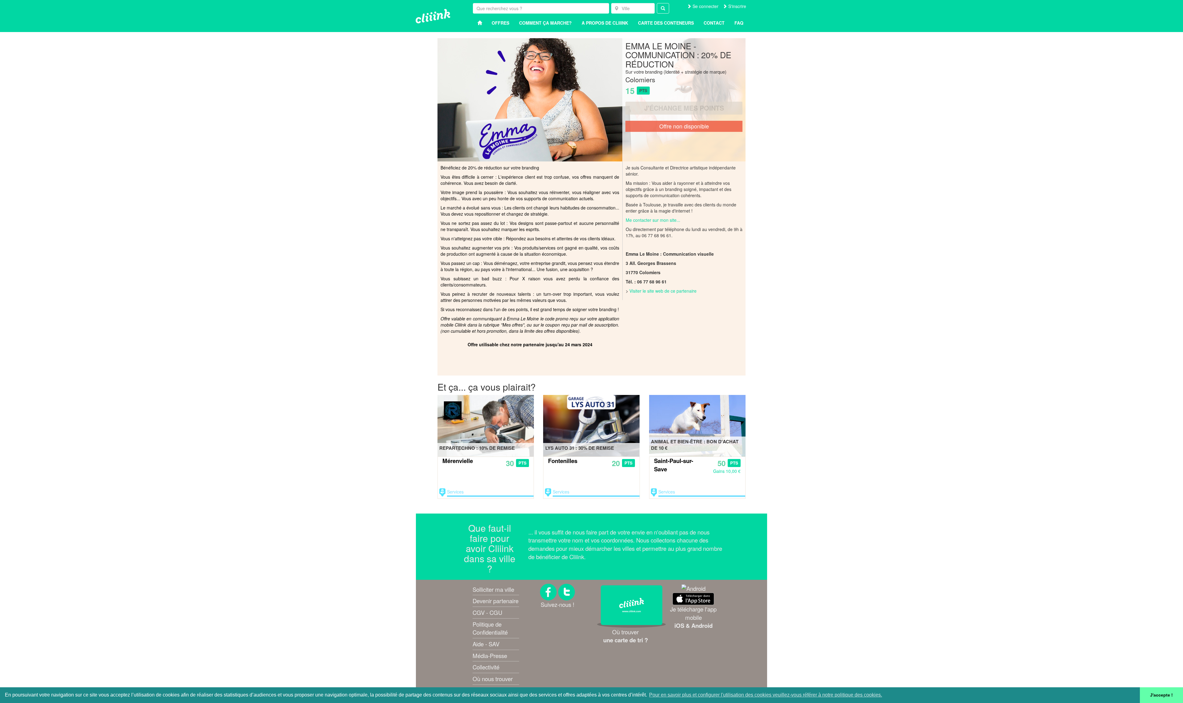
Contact (714, 23)
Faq (738, 23)
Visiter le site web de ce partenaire (663, 291)
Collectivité (486, 667)
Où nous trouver (493, 679)
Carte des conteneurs (666, 23)
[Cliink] (433, 16)
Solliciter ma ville (493, 589)
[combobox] (633, 8)
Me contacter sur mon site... (653, 220)
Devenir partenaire (495, 601)
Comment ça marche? (545, 23)
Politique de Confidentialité (490, 628)
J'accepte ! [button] (1161, 695)
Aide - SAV (486, 644)
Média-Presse (490, 656)
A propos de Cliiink (605, 23)
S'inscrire (736, 6)
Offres (500, 23)
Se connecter (704, 6)
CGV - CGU (487, 612)
